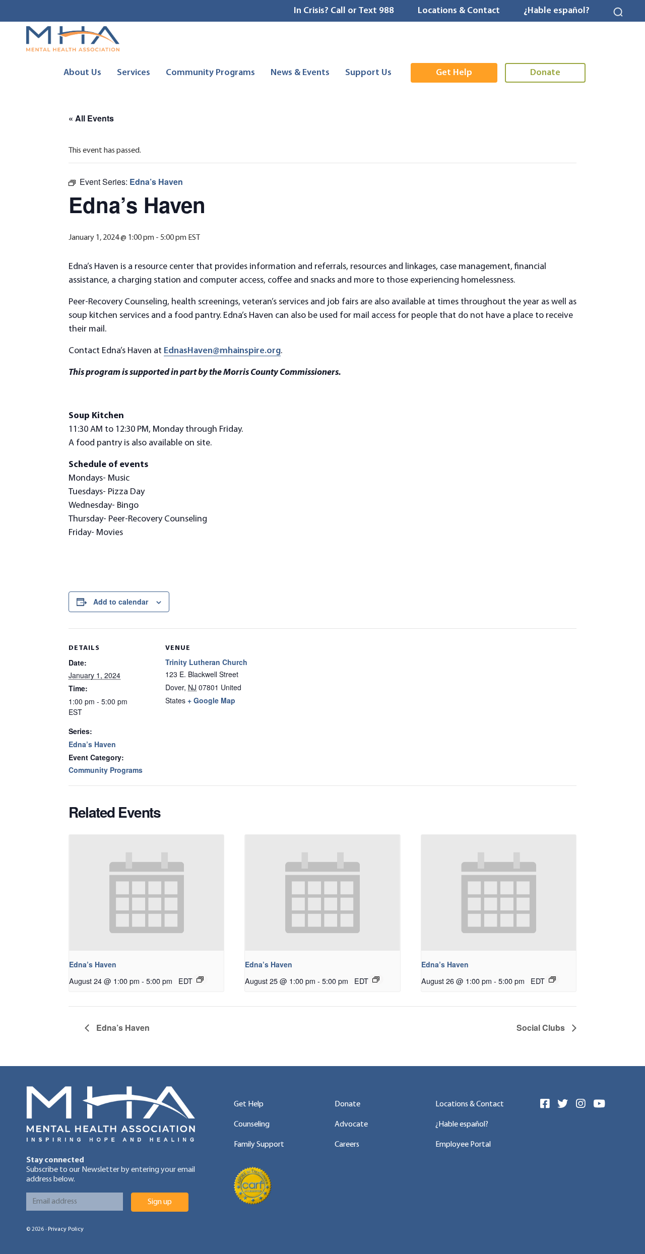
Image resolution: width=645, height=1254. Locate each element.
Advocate (351, 1124)
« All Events (91, 118)
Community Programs (106, 770)
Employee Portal (463, 1145)
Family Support (259, 1145)
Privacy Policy (66, 1229)
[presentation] (146, 893)
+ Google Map (211, 700)
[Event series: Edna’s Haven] (200, 979)
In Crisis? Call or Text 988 (344, 11)
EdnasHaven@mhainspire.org (222, 351)
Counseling (252, 1124)
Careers (347, 1145)
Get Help (249, 1104)
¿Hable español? (557, 11)
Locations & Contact (459, 11)
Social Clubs (542, 1027)
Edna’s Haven (92, 744)
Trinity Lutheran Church (206, 662)
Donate (347, 1104)
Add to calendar (120, 602)
